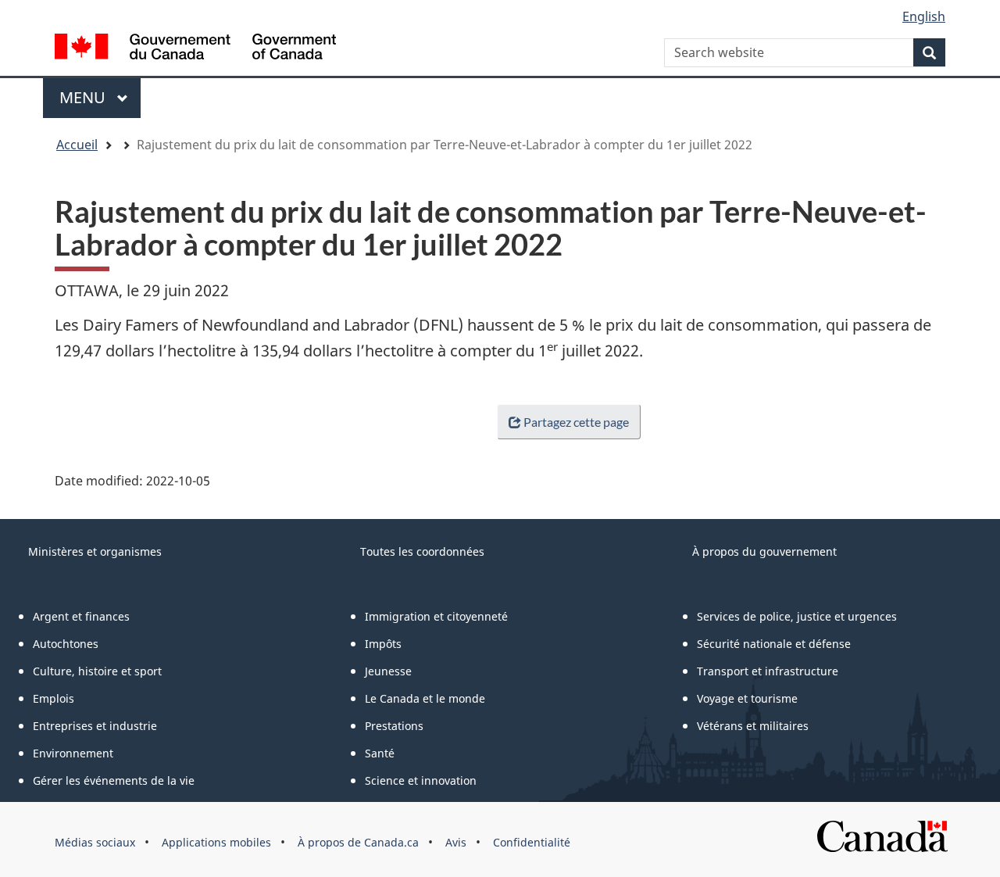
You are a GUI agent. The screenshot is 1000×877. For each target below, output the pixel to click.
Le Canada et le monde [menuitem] (425, 698)
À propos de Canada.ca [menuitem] (358, 842)
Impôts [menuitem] (383, 643)
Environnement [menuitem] (73, 753)
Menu (100, 97)
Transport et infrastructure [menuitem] (767, 671)
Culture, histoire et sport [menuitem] (97, 671)
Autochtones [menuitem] (65, 643)
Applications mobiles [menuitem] (216, 842)
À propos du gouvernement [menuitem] (764, 551)
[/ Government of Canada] (195, 49)
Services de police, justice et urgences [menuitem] (797, 616)
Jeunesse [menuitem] (388, 671)
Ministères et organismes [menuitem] (95, 551)
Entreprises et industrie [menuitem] (95, 725)
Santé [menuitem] (380, 753)
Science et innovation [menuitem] (421, 780)
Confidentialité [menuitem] (531, 842)
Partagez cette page (576, 421)
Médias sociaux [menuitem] (95, 842)
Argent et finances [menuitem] (81, 616)
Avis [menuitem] (455, 842)
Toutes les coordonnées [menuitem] (422, 551)
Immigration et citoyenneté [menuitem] (436, 616)
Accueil (77, 144)
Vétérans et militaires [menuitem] (753, 725)
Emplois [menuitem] (53, 698)
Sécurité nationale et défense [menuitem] (774, 643)
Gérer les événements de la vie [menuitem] (114, 780)
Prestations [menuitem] (394, 725)
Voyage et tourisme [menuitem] (747, 698)
